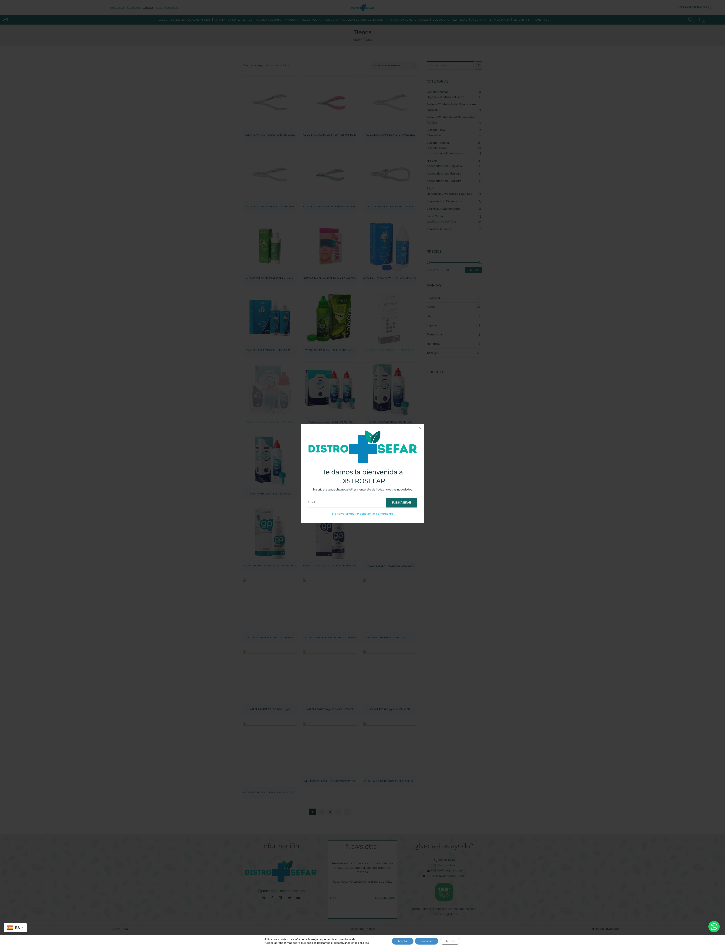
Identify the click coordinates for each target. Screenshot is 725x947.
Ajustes (450, 941)
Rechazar (427, 941)
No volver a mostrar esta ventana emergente (362, 513)
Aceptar (403, 941)
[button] (714, 926)
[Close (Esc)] (420, 428)
